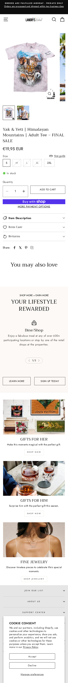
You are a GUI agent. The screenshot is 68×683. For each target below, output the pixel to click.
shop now (34, 452)
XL (37, 163)
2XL (49, 163)
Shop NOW (34, 513)
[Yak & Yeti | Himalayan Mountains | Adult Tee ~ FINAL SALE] (14, 247)
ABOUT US (34, 601)
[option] (34, 7)
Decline (32, 665)
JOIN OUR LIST (34, 590)
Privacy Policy (30, 647)
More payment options (34, 206)
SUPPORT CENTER (34, 612)
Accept (32, 656)
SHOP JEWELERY (34, 579)
